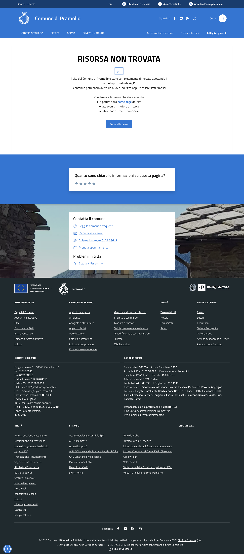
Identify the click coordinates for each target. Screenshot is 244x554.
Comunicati (167, 323)
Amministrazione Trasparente (30, 435)
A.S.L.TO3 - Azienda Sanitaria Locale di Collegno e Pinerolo (101, 451)
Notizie (164, 318)
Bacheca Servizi (23, 473)
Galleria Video (204, 333)
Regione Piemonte (26, 4)
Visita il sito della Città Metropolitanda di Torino (149, 467)
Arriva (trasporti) (78, 446)
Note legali (20, 488)
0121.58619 (26, 371)
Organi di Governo (24, 312)
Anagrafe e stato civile (81, 323)
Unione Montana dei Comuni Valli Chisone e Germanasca (154, 451)
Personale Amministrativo (28, 339)
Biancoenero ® (135, 545)
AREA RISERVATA (122, 549)
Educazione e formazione (83, 349)
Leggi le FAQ (21, 451)
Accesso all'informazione (160, 33)
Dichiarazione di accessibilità (29, 441)
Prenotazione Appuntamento (30, 457)
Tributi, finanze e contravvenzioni (132, 333)
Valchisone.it (130, 462)
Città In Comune (187, 540)
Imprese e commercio (126, 318)
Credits (18, 499)
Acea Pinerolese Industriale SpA (86, 435)
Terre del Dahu (131, 435)
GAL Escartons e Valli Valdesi (85, 457)
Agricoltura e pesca (79, 312)
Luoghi (200, 318)
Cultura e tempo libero (81, 344)
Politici (18, 344)
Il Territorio (202, 323)
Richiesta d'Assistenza (26, 467)
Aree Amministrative (25, 318)
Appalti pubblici (77, 328)
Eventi (200, 312)
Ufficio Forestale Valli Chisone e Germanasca (147, 446)
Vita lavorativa (122, 344)
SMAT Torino (76, 473)
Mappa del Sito (22, 515)
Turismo (118, 339)
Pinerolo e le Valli (78, 467)
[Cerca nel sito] (223, 18)
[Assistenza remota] (199, 540)
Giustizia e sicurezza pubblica (130, 312)
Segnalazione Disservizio (27, 462)
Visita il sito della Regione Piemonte (143, 473)
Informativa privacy (25, 483)
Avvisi (164, 328)
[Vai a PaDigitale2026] (209, 287)
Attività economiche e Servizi (213, 339)
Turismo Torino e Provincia (137, 441)
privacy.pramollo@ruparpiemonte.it (150, 411)
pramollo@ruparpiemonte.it (37, 391)
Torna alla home (119, 124)
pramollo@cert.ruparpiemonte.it (39, 387)
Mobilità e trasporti (124, 323)
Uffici (17, 323)
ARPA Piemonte (78, 441)
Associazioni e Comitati (209, 344)
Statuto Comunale (24, 478)
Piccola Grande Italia (80, 462)
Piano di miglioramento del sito (31, 446)
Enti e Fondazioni (23, 333)
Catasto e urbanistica (80, 339)
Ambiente (74, 318)
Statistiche (20, 510)
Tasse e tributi (168, 312)
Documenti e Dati (24, 328)
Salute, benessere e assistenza (131, 328)
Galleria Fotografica (207, 328)
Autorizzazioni (76, 333)
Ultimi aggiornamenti (26, 504)
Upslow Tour (130, 457)
